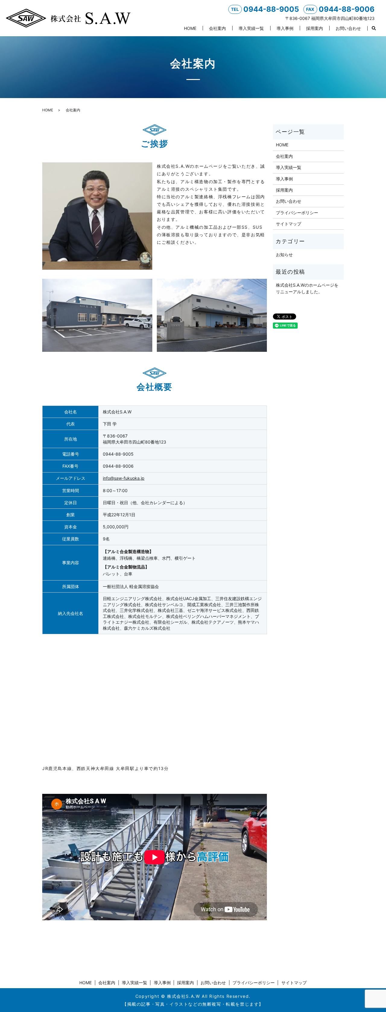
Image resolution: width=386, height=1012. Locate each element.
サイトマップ (288, 223)
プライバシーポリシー (297, 212)
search (373, 28)
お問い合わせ (348, 28)
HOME (190, 28)
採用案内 (314, 28)
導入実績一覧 (251, 28)
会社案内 (217, 28)
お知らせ (284, 254)
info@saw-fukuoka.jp (123, 478)
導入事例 (285, 28)
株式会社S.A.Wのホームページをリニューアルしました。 (307, 288)
